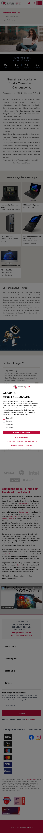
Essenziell (9, 418)
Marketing (9, 424)
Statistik (9, 421)
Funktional (9, 427)
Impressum (28, 445)
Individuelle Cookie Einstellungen (22, 442)
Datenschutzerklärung (17, 445)
